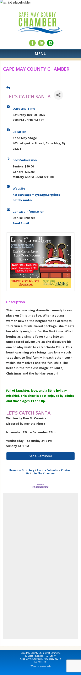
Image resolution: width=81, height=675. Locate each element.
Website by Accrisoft (41, 666)
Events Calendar (48, 470)
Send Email (21, 223)
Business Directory (21, 470)
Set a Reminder (40, 456)
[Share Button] (58, 95)
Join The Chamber (43, 473)
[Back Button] (8, 87)
